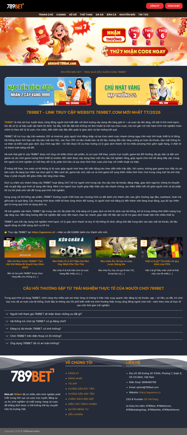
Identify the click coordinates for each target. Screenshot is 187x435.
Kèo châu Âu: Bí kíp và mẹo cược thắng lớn (116, 263)
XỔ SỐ (73, 14)
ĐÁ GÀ (100, 14)
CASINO (61, 14)
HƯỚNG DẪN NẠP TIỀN (81, 393)
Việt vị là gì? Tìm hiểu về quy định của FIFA (162, 263)
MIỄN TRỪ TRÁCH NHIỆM (82, 404)
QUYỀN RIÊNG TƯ (78, 409)
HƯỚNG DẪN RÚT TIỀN (81, 388)
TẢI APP (72, 383)
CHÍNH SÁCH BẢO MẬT (81, 398)
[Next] (86, 91)
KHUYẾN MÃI (127, 14)
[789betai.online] (20, 6)
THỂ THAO (86, 14)
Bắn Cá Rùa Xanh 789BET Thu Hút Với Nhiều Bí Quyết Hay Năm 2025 (25, 264)
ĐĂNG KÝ (154, 6)
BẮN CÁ (111, 14)
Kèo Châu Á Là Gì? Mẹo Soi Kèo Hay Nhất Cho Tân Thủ (70, 263)
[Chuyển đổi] (7, 314)
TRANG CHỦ (46, 14)
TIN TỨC (143, 14)
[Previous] (9, 91)
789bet (17, 394)
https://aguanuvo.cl (150, 392)
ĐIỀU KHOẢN (75, 414)
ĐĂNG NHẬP (174, 6)
